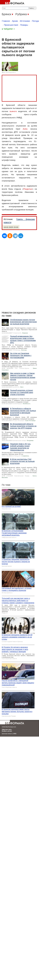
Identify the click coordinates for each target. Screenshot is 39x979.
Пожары (24, 25)
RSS (15, 733)
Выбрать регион (7, 731)
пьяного (13, 111)
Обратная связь (7, 729)
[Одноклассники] (9, 235)
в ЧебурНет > (8, 29)
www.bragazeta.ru (11, 72)
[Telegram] (15, 235)
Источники (25, 21)
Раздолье (27, 189)
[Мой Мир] (20, 235)
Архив (15, 21)
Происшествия (11, 25)
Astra (25, 129)
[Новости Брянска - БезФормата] (12, 2)
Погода (35, 21)
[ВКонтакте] (4, 235)
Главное (6, 21)
